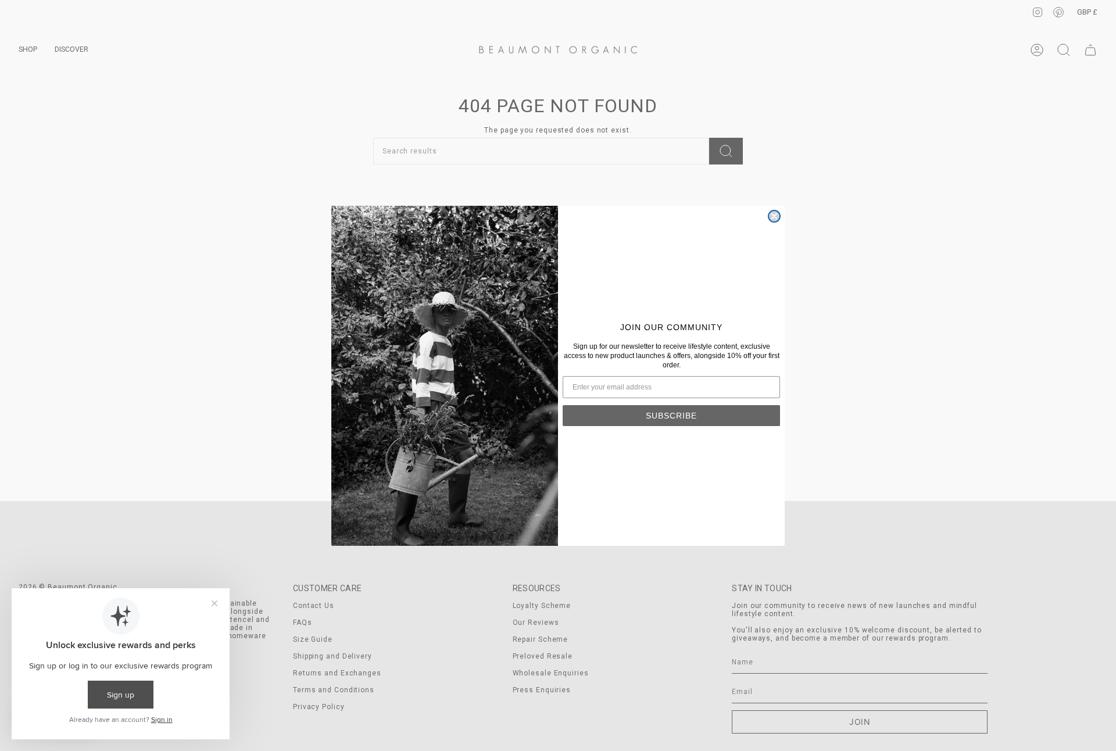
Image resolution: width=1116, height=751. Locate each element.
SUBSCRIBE (671, 415)
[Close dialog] (774, 216)
